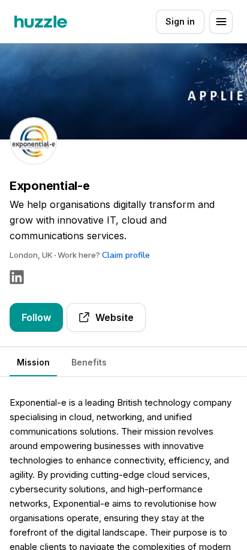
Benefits (89, 362)
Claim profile (126, 255)
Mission (33, 362)
